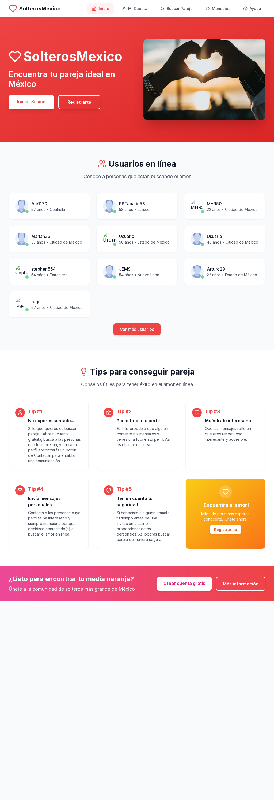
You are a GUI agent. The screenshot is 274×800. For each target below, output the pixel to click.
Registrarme (225, 529)
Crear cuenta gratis (184, 583)
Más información (240, 583)
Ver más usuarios (137, 329)
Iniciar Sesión (31, 101)
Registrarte (79, 102)
